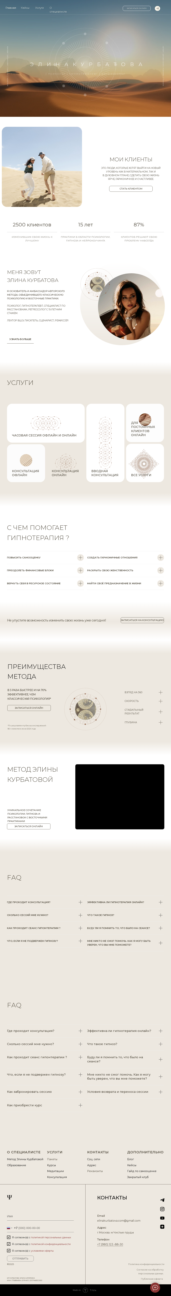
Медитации (55, 1171)
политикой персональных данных (51, 1237)
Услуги (39, 7)
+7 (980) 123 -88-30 (110, 1244)
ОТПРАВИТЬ (20, 1258)
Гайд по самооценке (141, 1171)
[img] (157, 8)
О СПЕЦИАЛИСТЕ (24, 1152)
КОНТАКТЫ (98, 1152)
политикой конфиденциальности (51, 1244)
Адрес (91, 1165)
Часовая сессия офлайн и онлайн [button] (44, 435)
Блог (130, 1159)
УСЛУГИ (20, 383)
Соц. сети (93, 1159)
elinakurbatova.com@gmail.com (118, 1220)
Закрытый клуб (138, 1177)
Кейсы (25, 7)
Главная (11, 7)
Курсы (51, 1165)
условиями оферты (42, 1250)
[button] (137, 8)
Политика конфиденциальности (146, 1264)
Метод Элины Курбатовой (25, 1159)
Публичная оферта (152, 1278)
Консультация (57, 1177)
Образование (16, 1165)
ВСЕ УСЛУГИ (141, 475)
